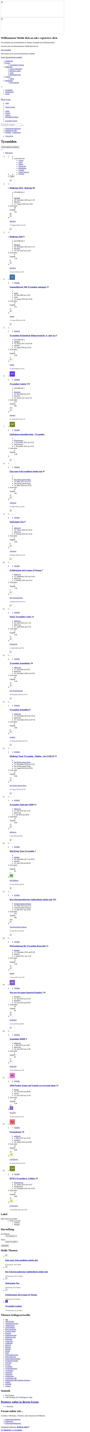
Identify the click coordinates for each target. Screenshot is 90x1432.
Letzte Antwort (23, 172)
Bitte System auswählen (9, 1219)
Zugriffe (21, 170)
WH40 (7, 1382)
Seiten (7, 111)
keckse (16, 1090)
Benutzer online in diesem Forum (20, 1401)
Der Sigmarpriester (16, 598)
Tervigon (8, 1363)
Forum (7, 113)
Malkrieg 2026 (16, 237)
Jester (16, 293)
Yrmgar (8, 1386)
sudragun (17, 1136)
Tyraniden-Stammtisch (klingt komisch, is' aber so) (32, 335)
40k (6, 1320)
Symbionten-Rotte (11, 1361)
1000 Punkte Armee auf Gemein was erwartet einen (33, 1085)
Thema (20, 160)
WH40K (8, 1384)
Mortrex (8, 1349)
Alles (7, 103)
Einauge (8, 1333)
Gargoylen (9, 1341)
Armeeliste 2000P (17, 1039)
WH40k (17, 283)
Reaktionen (22, 168)
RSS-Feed (8, 153)
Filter (12, 176)
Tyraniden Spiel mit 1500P (22, 804)
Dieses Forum (10, 107)
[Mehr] (2, 149)
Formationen (15, 1132)
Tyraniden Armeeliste (19, 710)
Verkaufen (8, 1374)
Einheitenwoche (10, 1335)
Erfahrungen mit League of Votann (25, 570)
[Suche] (2, 98)
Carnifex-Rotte (10, 1331)
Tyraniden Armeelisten (20, 663)
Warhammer (9, 1376)
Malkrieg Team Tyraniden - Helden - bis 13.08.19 (32, 756)
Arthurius (13, 503)
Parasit (7, 1351)
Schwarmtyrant (10, 1357)
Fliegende (8, 1339)
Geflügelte (9, 1343)
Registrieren (9, 92)
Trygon (7, 1365)
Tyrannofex (9, 1370)
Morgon (8, 1347)
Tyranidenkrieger (11, 1368)
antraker (17, 342)
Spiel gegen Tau (17, 522)
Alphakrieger (9, 1325)
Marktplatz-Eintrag (11, 117)
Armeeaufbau (10, 1327)
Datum (20, 164)
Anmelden (9, 90)
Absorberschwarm (11, 1323)
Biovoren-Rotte (10, 1329)
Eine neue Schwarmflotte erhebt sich (26, 471)
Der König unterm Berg (22, 480)
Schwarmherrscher (11, 1355)
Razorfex (17, 392)
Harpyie (8, 1345)
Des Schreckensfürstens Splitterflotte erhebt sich (31, 899)
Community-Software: (15, 1427)
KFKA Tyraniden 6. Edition (22, 1178)
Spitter (12, 316)
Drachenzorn (18, 440)
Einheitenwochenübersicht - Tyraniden (27, 434)
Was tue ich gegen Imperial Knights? (26, 992)
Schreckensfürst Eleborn (22, 904)
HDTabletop (14, 880)
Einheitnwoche (10, 1337)
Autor (20, 162)
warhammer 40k (11, 1378)
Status (3, 1240)
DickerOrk (13, 644)
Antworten (22, 166)
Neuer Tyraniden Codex (20, 617)
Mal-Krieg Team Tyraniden (22, 851)
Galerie (7, 115)
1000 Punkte (9, 1321)
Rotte (7, 1353)
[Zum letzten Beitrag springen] (11, 218)
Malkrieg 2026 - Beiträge (21, 188)
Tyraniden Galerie (18, 384)
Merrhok (17, 198)
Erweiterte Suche (11, 121)
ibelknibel (13, 1020)
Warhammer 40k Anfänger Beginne (17, 1380)
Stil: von (11, 1430)
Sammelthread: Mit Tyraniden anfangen (28, 287)
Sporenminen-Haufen (12, 1359)
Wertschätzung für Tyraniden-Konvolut (28, 946)
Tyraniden (8, 1367)
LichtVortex (14, 1159)
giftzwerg (17, 528)
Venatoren (8, 1372)
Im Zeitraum (5, 1234)
